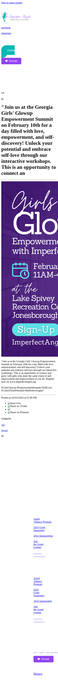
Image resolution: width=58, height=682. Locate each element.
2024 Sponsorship (43, 601)
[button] (8, 51)
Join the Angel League (39, 544)
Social (4, 430)
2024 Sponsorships (43, 535)
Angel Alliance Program (42, 520)
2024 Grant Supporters (39, 529)
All (3, 425)
